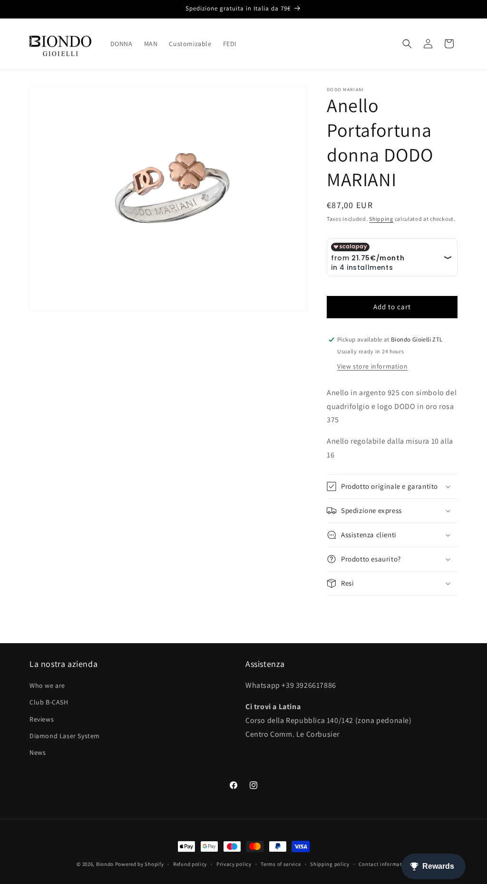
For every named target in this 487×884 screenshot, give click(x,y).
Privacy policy (234, 864)
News (37, 752)
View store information (372, 366)
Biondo (105, 864)
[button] (407, 43)
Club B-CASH (48, 702)
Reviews (41, 719)
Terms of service (281, 864)
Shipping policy (330, 864)
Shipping (381, 218)
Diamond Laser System (64, 736)
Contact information (384, 864)
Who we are (47, 685)
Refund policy (190, 864)
